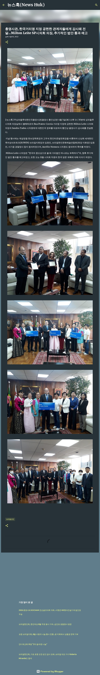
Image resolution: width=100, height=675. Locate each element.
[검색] (48, 5)
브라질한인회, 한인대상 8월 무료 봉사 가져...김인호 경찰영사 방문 (45, 624)
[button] (6, 42)
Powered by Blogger (51, 671)
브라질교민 (10, 519)
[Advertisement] (50, 574)
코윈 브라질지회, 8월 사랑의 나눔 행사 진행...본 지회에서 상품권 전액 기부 (48, 634)
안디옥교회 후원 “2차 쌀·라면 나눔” (33, 644)
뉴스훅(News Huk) (26, 4)
